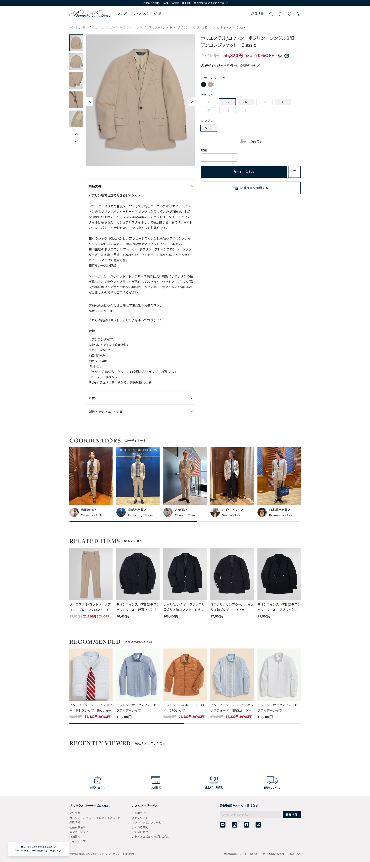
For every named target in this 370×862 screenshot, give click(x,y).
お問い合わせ (140, 832)
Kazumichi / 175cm (282, 515)
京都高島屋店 (137, 509)
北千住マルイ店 (233, 509)
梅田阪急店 (88, 509)
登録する (291, 814)
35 (208, 102)
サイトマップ (77, 841)
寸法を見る (255, 141)
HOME (73, 27)
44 (245, 110)
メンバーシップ (78, 832)
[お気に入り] (289, 13)
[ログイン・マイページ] (280, 13)
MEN (84, 27)
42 (227, 110)
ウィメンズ (140, 13)
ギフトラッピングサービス (148, 822)
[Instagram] (234, 825)
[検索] (271, 13)
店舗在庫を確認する (254, 187)
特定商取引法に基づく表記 (83, 853)
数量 (204, 149)
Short (209, 128)
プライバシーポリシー (110, 853)
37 (245, 102)
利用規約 (129, 853)
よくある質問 (140, 827)
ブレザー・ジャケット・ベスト (123, 27)
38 (264, 102)
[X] (258, 825)
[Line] (222, 825)
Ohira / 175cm (185, 515)
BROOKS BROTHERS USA (243, 854)
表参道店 (181, 509)
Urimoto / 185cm (140, 515)
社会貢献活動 (77, 827)
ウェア (96, 27)
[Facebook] (246, 825)
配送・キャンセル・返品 (106, 411)
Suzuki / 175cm (233, 515)
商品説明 (95, 186)
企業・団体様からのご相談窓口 (151, 837)
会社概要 (74, 813)
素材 (92, 398)
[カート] (299, 13)
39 (282, 102)
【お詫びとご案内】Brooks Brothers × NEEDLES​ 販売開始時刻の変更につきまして (185, 2)
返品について (140, 818)
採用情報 (74, 822)
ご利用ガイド (140, 813)
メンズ (122, 13)
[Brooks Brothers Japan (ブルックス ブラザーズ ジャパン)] (90, 13)
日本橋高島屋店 (280, 509)
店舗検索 (257, 13)
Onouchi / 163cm (93, 515)
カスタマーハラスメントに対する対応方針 (95, 818)
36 (227, 102)
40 (208, 110)
